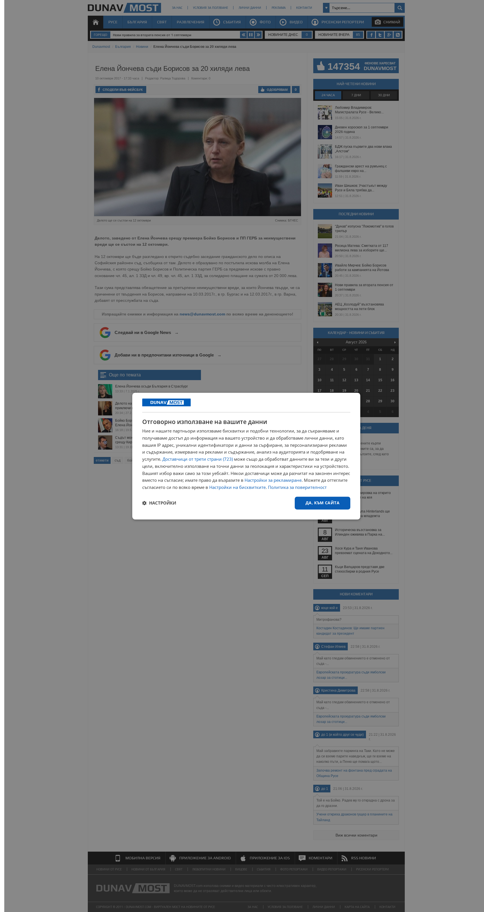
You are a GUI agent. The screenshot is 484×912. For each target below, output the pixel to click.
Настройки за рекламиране (273, 480)
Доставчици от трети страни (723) (197, 459)
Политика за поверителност (297, 487)
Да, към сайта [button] (322, 502)
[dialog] (246, 456)
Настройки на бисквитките (237, 487)
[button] (159, 503)
